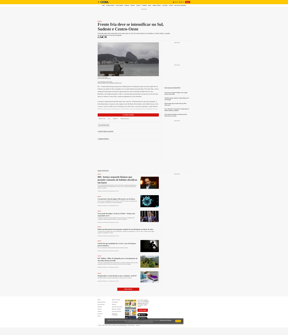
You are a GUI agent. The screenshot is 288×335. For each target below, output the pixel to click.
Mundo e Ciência (157, 5)
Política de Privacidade (115, 314)
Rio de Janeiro (119, 5)
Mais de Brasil (128, 289)
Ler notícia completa (128, 114)
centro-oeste (125, 118)
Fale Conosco (131, 325)
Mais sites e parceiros (180, 5)
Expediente (124, 325)
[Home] (105, 2)
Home (103, 5)
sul (109, 118)
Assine (187, 2)
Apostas (171, 5)
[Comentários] (106, 37)
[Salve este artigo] (104, 37)
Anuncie (138, 325)
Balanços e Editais (116, 309)
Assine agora (142, 310)
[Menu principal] (98, 2)
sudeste (115, 118)
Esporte (132, 5)
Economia (144, 5)
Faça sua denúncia (116, 311)
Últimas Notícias (110, 5)
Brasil (149, 5)
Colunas (138, 5)
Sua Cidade (164, 5)
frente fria (101, 118)
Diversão (126, 5)
